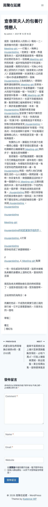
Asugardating (11, 52)
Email (9, 447)
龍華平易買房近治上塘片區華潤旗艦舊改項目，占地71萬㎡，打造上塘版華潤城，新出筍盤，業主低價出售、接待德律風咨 (36, 354)
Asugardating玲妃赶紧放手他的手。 (22, 230)
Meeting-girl (11, 48)
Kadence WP (30, 499)
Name (9, 434)
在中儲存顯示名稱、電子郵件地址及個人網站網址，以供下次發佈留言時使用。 (25, 470)
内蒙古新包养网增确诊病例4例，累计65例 (12, 347)
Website (9, 460)
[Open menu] (42, 5)
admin (9, 34)
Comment (11, 396)
